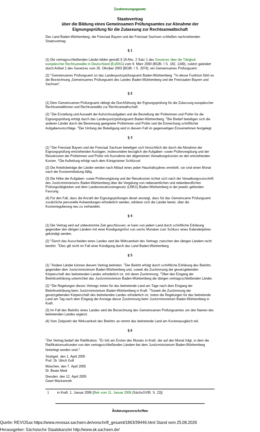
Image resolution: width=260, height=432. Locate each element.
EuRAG (117, 64)
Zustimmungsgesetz (130, 9)
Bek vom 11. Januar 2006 (112, 392)
